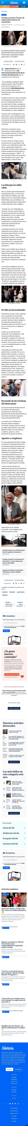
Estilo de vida (14, 1081)
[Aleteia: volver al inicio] (14, 2)
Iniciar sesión (18, 1069)
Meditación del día (11, 833)
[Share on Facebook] (13, 64)
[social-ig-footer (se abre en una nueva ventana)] (18, 1103)
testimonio (4, 595)
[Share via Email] (21, 64)
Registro (5, 6)
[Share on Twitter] (19, 64)
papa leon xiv (6, 894)
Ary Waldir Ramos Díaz (19, 25)
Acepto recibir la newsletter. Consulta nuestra (14, 627)
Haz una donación (14, 1110)
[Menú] (4, 2)
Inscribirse (6, 630)
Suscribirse (9, 1069)
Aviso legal (14, 1116)
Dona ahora (13, 6)
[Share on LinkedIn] (16, 64)
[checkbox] (3, 626)
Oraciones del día (10, 844)
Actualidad (14, 1077)
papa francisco (20, 592)
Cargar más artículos (14, 762)
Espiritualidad (14, 1079)
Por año (14, 1098)
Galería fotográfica (19, 536)
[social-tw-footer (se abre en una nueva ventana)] (15, 1103)
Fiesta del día (8, 828)
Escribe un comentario (14, 708)
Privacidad (14, 1121)
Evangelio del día (10, 838)
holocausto (12, 592)
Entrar (18, 702)
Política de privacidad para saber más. (14, 627)
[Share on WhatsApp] (24, 64)
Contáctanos (14, 1118)
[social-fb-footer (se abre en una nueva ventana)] (12, 1103)
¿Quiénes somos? (14, 1113)
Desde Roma (4, 11)
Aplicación (14, 1092)
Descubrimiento (14, 1083)
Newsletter (14, 1089)
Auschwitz (4, 592)
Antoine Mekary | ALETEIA (14, 303)
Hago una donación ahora (11, 674)
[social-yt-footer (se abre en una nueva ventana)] (10, 1103)
